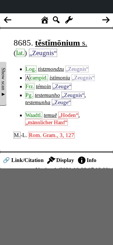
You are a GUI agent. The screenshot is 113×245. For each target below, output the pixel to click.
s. (61, 42)
